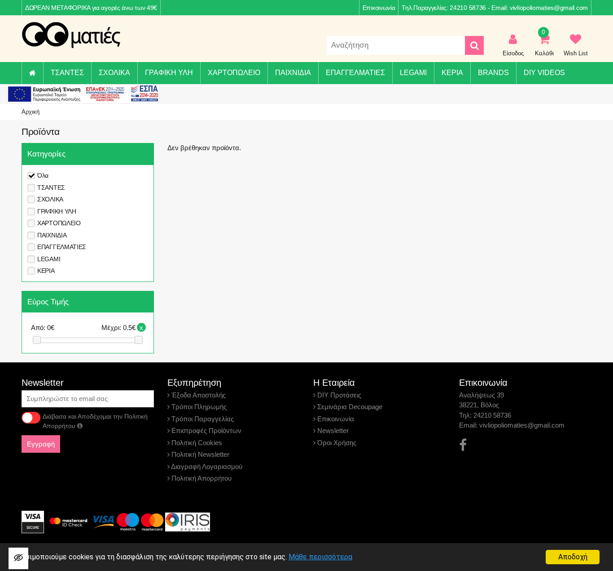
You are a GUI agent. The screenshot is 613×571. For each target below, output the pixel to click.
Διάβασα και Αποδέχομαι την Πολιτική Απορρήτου (95, 421)
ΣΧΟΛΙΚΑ (114, 72)
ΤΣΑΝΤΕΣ (67, 72)
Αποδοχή (572, 557)
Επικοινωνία (379, 7)
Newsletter (332, 430)
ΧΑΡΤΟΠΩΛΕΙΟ (234, 72)
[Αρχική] (32, 73)
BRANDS (493, 72)
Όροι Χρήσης (335, 442)
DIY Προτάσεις (338, 395)
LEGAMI (413, 72)
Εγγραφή (41, 444)
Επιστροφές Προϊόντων (205, 430)
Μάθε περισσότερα (320, 557)
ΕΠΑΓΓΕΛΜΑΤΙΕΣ (355, 72)
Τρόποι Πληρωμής (198, 406)
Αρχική (30, 111)
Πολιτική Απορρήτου (201, 478)
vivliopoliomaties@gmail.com (549, 7)
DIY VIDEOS (544, 72)
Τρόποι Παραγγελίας (202, 419)
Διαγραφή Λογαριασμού (206, 466)
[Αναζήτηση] (474, 45)
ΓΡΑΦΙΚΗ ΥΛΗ (169, 72)
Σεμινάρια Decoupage (348, 406)
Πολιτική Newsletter (199, 454)
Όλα (42, 175)
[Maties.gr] (71, 35)
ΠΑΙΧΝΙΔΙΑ (293, 72)
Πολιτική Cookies (196, 442)
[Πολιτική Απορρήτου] (80, 425)
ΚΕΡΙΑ (452, 72)
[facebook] (463, 445)
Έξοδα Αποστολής (198, 395)
